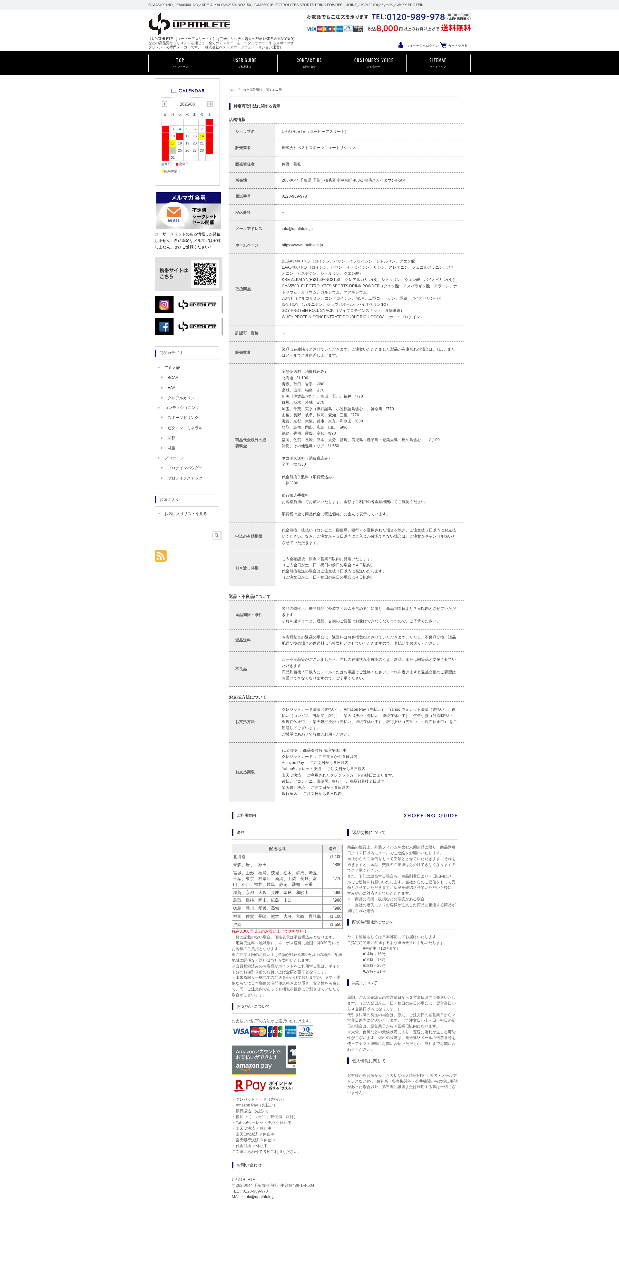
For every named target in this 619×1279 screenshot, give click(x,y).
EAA (171, 387)
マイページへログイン (423, 45)
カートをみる (457, 45)
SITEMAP (438, 62)
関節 (171, 438)
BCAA (173, 377)
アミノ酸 (172, 367)
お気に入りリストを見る (185, 513)
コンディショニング (181, 407)
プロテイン (174, 458)
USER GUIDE (245, 62)
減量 (171, 448)
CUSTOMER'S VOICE (373, 62)
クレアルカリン (181, 398)
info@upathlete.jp (260, 1197)
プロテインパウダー (185, 468)
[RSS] (161, 558)
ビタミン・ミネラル (185, 428)
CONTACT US (309, 62)
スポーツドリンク (183, 417)
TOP (180, 62)
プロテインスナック (185, 478)
